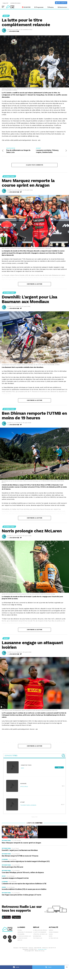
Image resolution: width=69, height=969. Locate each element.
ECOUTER (26, 7)
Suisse (51, 934)
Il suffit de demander (39, 932)
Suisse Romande (53, 932)
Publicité (5, 3)
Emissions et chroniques (25, 932)
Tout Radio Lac (37, 938)
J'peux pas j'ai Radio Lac (40, 934)
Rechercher (63, 7)
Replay (51, 7)
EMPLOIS (20, 940)
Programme (39, 7)
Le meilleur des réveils (40, 930)
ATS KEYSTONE (14, 31)
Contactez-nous (15, 3)
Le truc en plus (53, 938)
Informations (37, 936)
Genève (51, 930)
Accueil (20, 930)
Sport (50, 936)
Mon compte (61, 2)
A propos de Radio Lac (24, 936)
